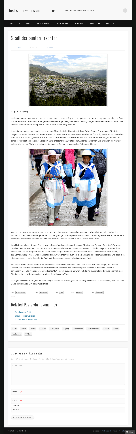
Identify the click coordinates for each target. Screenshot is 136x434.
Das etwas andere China (26, 319)
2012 (15, 329)
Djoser (43, 329)
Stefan (19, 47)
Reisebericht (78, 329)
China (33, 329)
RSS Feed (110, 23)
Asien (24, 329)
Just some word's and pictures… (33, 10)
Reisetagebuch (93, 329)
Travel (116, 329)
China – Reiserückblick (25, 315)
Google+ (120, 10)
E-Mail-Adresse (17, 402)
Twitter (109, 10)
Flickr (114, 10)
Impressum (95, 23)
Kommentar (17, 366)
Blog (28, 23)
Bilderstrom (43, 23)
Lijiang (66, 329)
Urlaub (29, 334)
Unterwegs (49, 47)
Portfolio (15, 23)
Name (17, 392)
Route (107, 329)
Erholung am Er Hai (23, 312)
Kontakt (79, 23)
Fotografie (55, 329)
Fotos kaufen (62, 23)
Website (15, 409)
